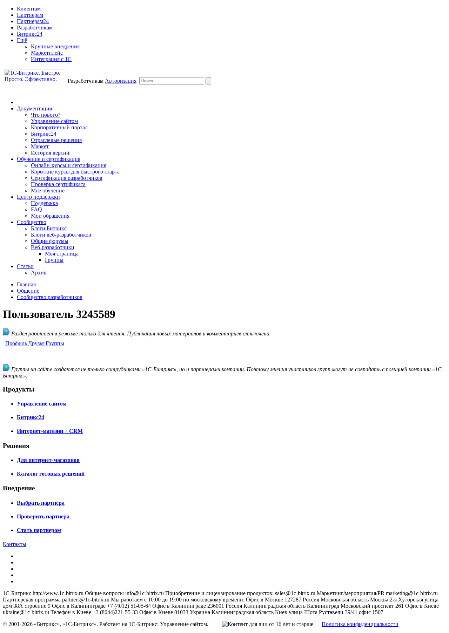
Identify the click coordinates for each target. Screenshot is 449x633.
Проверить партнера (43, 516)
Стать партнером (39, 530)
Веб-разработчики (52, 247)
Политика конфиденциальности (360, 624)
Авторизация (120, 81)
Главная (26, 284)
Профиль (16, 343)
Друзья (36, 343)
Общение (28, 291)
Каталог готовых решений (51, 474)
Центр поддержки (38, 197)
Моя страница (62, 254)
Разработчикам (35, 27)
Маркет (40, 146)
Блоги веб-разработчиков (61, 235)
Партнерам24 (33, 21)
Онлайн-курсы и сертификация (68, 165)
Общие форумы (49, 241)
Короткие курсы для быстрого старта (75, 172)
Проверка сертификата (58, 184)
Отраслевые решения (56, 140)
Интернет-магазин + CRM (50, 431)
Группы (54, 260)
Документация (34, 108)
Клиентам (29, 9)
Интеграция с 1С (51, 59)
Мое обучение (48, 190)
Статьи (25, 266)
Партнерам (30, 15)
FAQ (36, 209)
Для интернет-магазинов (48, 460)
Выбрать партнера (41, 503)
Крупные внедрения (55, 46)
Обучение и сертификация (48, 159)
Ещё (22, 40)
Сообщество (31, 222)
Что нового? (45, 115)
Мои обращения (50, 216)
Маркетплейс (47, 53)
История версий (50, 153)
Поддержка (44, 203)
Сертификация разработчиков (66, 178)
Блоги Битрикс (49, 228)
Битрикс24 (29, 34)
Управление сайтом (54, 121)
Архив (39, 272)
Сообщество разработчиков (49, 297)
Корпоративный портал (59, 127)
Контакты (14, 544)
